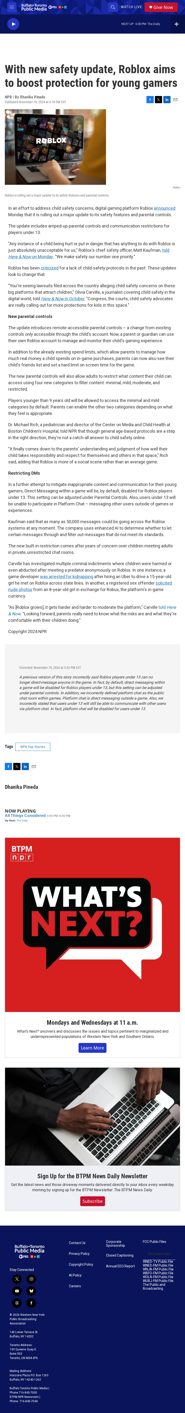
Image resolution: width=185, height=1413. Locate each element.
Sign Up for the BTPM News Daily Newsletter (92, 1176)
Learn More (92, 1048)
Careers (75, 1286)
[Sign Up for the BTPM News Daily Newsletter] (92, 1117)
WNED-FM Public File (158, 1265)
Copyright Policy (81, 1264)
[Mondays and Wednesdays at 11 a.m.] (92, 925)
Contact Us (77, 1243)
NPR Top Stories (32, 747)
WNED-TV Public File (158, 1261)
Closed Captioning (119, 1255)
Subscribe (93, 1201)
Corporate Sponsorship (115, 1243)
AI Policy (75, 1275)
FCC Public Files (154, 1242)
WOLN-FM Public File (158, 1277)
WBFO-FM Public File (158, 1273)
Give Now (163, 7)
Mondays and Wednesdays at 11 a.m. (92, 1022)
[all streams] (178, 24)
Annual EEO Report (120, 1266)
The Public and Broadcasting (154, 1286)
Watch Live (131, 7)
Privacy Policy (79, 1254)
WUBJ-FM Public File (158, 1281)
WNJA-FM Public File (158, 1269)
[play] (13, 24)
